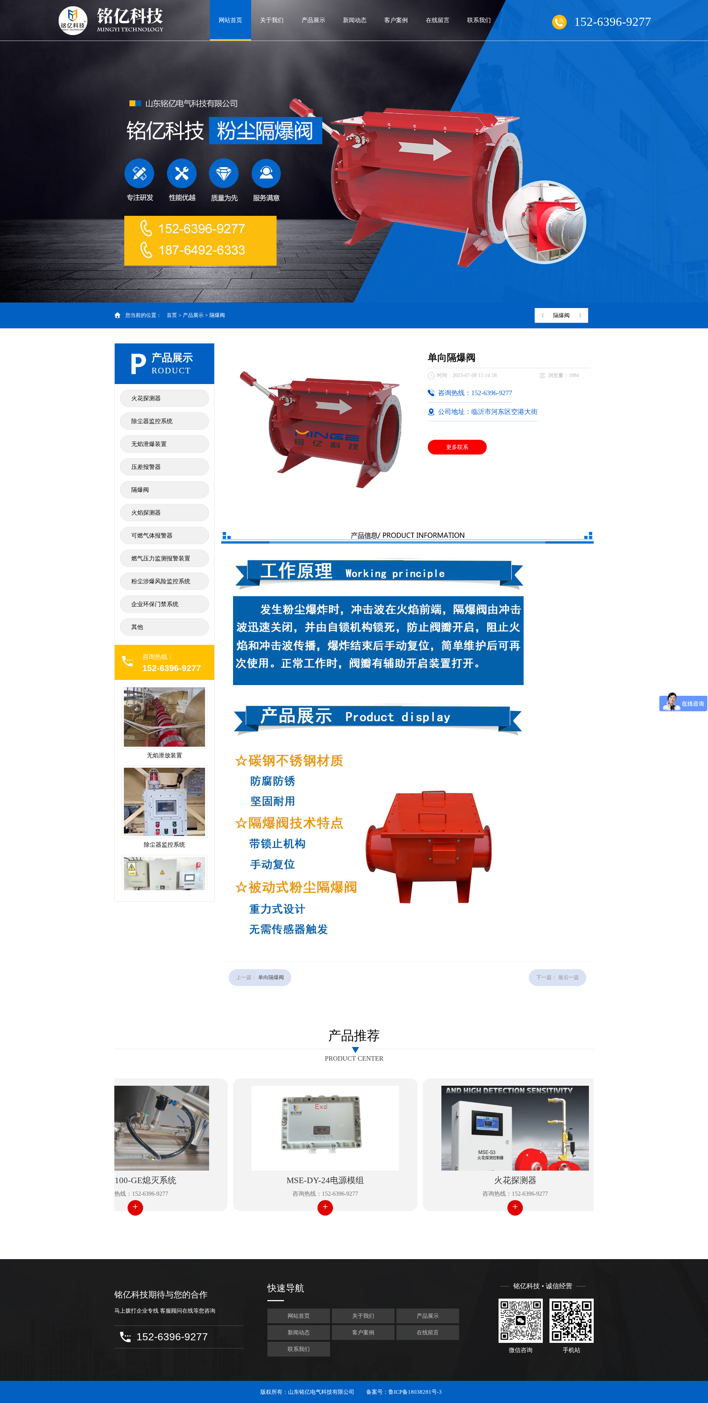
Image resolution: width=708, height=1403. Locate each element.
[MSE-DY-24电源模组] (281, 1128)
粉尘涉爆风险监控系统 (160, 581)
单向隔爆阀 (271, 977)
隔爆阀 (217, 315)
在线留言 (438, 20)
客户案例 (396, 20)
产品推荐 (354, 1036)
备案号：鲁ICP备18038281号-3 (404, 1392)
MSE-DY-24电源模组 (281, 1180)
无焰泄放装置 (164, 712)
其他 (137, 627)
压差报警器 (146, 467)
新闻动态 (355, 20)
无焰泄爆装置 (149, 444)
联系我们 (479, 20)
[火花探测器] (471, 1128)
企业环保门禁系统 (154, 604)
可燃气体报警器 (152, 535)
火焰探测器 (146, 512)
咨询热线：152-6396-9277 (282, 1194)
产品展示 (313, 20)
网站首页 (230, 20)
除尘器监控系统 (152, 421)
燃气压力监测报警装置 (160, 558)
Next (695, 151)
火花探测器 (146, 398)
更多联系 (457, 447)
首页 (172, 315)
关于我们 (272, 20)
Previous (13, 151)
